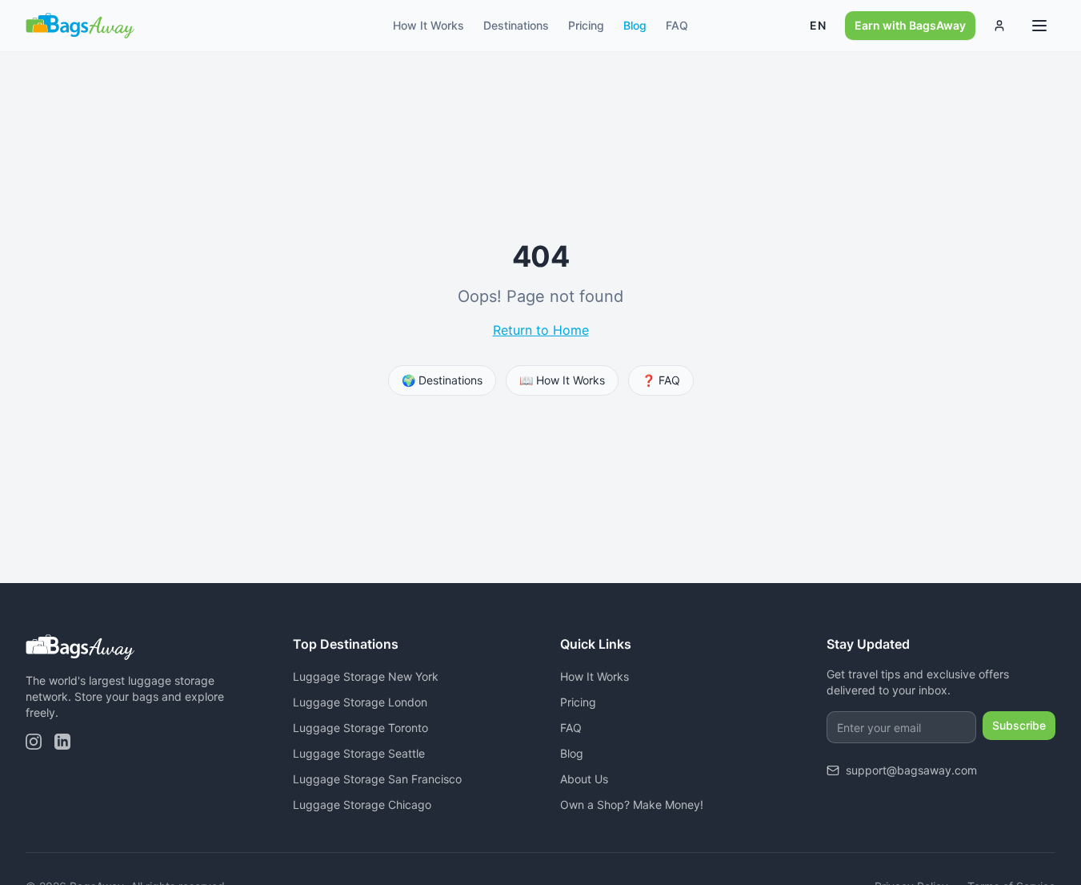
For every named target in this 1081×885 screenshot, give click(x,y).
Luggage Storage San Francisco (377, 779)
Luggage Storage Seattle (359, 753)
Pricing (586, 25)
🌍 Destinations (442, 380)
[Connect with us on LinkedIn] (62, 742)
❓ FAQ (661, 380)
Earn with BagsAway (910, 25)
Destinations (516, 25)
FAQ (677, 25)
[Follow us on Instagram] (34, 742)
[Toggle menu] (1039, 26)
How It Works (428, 25)
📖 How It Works (562, 380)
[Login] (999, 25)
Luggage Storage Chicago (362, 804)
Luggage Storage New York (365, 676)
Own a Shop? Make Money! (631, 804)
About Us (584, 779)
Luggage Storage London (360, 702)
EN (818, 25)
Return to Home (541, 330)
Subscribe (1019, 725)
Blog (635, 25)
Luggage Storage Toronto (360, 727)
